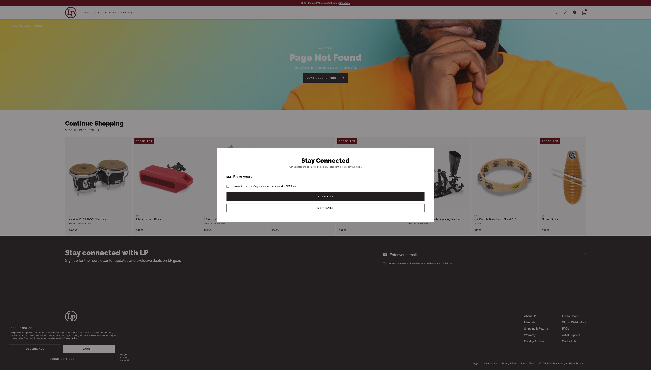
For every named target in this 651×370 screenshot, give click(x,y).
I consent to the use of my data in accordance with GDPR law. (264, 186)
